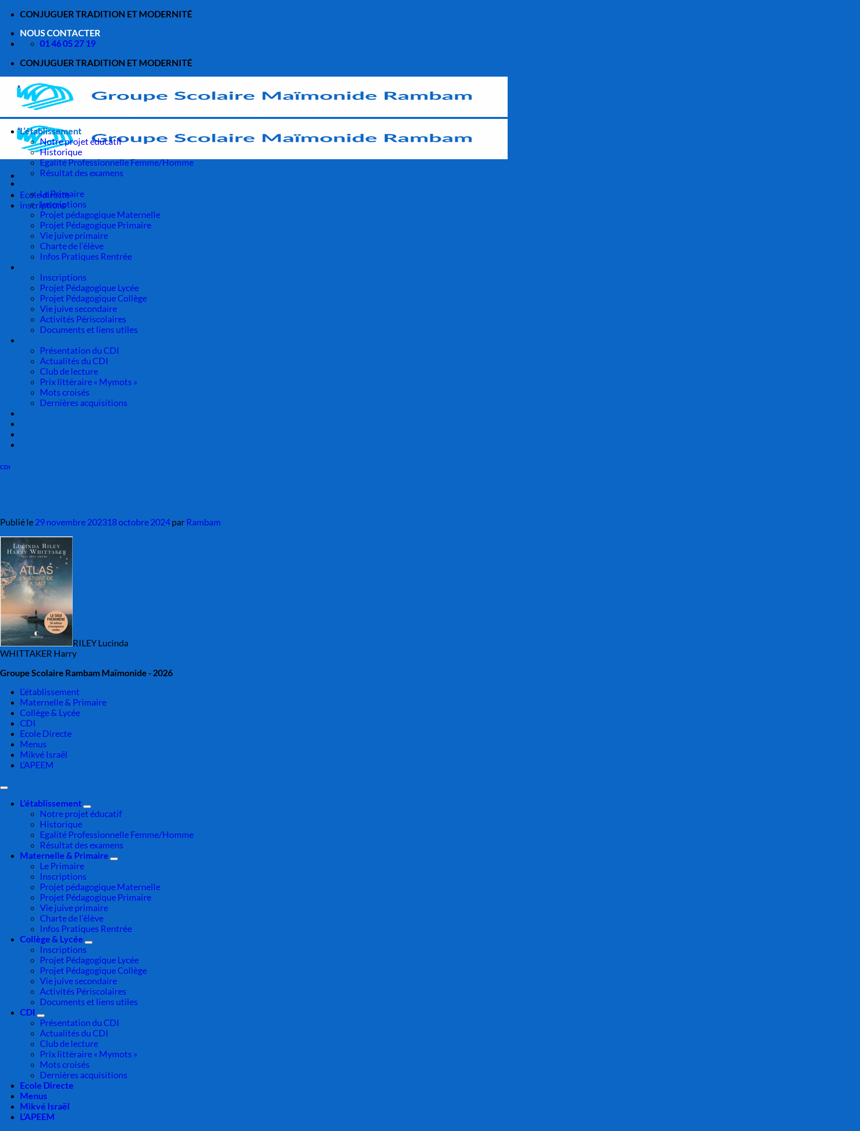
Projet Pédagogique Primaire (95, 225)
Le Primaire (62, 194)
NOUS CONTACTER (60, 33)
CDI (27, 340)
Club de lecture (69, 371)
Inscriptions (63, 204)
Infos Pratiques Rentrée (86, 256)
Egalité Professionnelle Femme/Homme (117, 162)
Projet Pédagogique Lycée (89, 288)
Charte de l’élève (72, 246)
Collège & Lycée (51, 267)
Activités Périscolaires (83, 319)
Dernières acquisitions (83, 403)
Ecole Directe (47, 413)
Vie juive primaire (74, 235)
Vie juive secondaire (78, 309)
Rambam (203, 522)
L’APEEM (37, 444)
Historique (61, 152)
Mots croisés (65, 392)
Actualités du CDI (74, 361)
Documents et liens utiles (89, 329)
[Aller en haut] (4, 787)
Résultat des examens (81, 173)
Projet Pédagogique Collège (93, 298)
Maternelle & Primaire (64, 183)
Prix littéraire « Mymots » (88, 382)
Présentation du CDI (79, 350)
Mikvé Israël (45, 434)
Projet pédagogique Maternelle (100, 214)
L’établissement (51, 131)
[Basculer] (87, 806)
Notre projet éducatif (81, 141)
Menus (33, 423)
